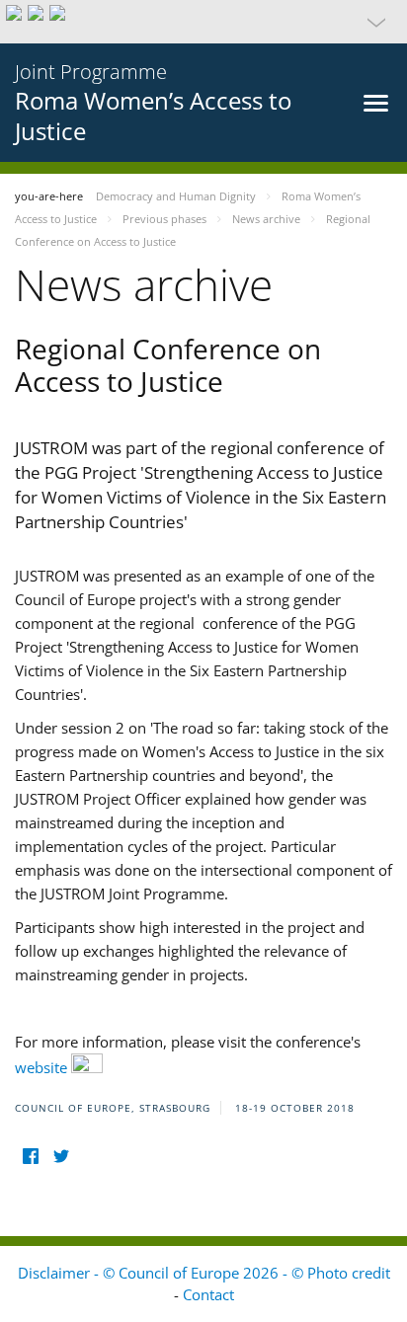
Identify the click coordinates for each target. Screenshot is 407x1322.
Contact (208, 1294)
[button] (203, 21)
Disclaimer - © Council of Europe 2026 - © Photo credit (204, 1273)
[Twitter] (60, 1156)
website (43, 1067)
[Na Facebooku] (30, 1156)
